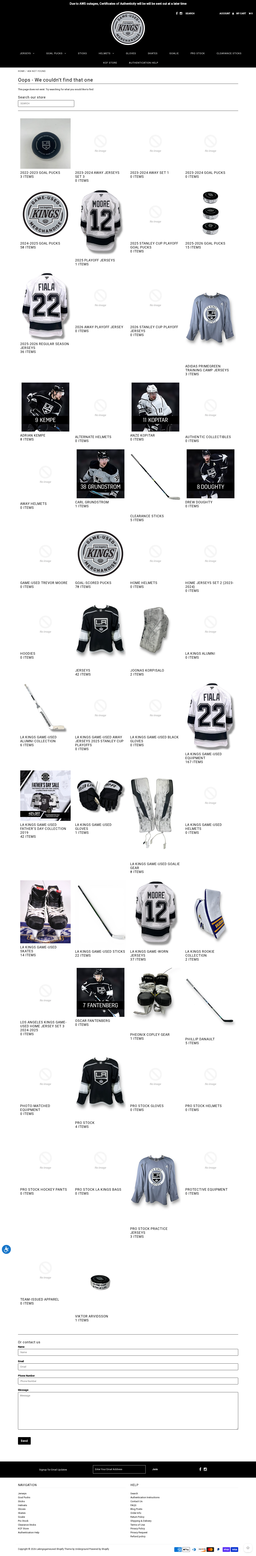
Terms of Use (137, 1524)
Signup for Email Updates (53, 1469)
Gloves (131, 53)
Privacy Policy (137, 1528)
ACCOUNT (225, 13)
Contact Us (136, 1501)
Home (21, 71)
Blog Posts (136, 1509)
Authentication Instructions (144, 1497)
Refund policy (137, 1536)
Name (21, 1346)
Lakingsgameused (46, 1549)
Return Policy (137, 1516)
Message (23, 1390)
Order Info (135, 1513)
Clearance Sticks (229, 53)
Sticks (82, 53)
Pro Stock (198, 53)
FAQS (133, 1505)
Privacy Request (138, 1532)
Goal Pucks (54, 53)
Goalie (174, 53)
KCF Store (110, 62)
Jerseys (25, 53)
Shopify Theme (64, 1549)
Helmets (105, 53)
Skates (153, 53)
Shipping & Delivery (140, 1520)
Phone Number (26, 1375)
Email (21, 1361)
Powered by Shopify (99, 1549)
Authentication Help (143, 62)
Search (134, 1493)
